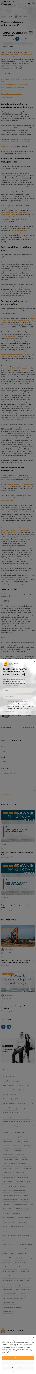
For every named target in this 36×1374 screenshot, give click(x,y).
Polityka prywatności (18, 1371)
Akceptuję (18, 1358)
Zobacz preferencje (18, 1368)
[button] (33, 1337)
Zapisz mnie (8, 711)
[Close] (34, 661)
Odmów (18, 1363)
